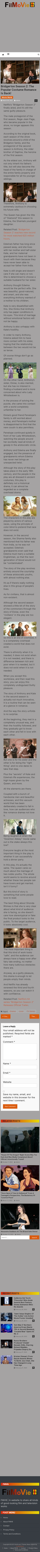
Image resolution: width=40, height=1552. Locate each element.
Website (7, 1082)
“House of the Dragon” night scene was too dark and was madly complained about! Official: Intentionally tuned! (19, 1157)
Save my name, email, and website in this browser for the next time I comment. (19, 1097)
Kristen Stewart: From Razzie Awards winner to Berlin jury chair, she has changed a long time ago (24, 1360)
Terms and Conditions (12, 1534)
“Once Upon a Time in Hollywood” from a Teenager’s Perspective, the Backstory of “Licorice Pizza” (18, 1195)
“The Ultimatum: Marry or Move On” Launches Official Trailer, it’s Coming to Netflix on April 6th (35, 1016)
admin (18, 100)
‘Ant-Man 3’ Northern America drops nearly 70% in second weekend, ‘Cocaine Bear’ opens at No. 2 (24, 1329)
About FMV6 (8, 1522)
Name (7, 1063)
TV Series (31, 1011)
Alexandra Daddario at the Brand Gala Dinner (19, 1232)
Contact (6, 1526)
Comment (9, 1042)
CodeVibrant (20, 1546)
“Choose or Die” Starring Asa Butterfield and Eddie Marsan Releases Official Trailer (7, 1016)
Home (5, 1518)
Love (21, 1011)
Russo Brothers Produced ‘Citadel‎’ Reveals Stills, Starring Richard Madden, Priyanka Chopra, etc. (23, 1345)
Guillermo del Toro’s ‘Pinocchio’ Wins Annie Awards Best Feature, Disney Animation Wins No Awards (23, 1302)
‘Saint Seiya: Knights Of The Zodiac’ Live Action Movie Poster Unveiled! (24, 1316)
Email (6, 1073)
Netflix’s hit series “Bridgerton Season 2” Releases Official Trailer (19, 1002)
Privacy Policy (8, 1530)
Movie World (7, 97)
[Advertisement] (20, 29)
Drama (13, 1011)
